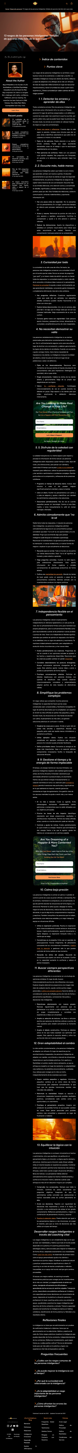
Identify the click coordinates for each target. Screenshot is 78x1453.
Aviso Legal (63, 1422)
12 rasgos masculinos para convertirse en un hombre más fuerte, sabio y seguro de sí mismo (20, 185)
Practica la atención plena (46, 1218)
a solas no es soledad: (64, 467)
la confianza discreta (54, 386)
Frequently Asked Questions (48, 1423)
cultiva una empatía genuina (52, 991)
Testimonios (45, 1428)
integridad (68, 659)
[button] (5, 3)
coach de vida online (44, 1255)
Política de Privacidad (65, 1426)
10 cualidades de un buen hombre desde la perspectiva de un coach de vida (20, 122)
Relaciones (27, 1431)
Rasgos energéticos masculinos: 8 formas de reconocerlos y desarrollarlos (20, 146)
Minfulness (27, 1427)
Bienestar (27, 1424)
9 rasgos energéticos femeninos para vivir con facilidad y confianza (20, 133)
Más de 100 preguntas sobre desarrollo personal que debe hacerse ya (20, 171)
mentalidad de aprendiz (54, 574)
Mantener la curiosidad (41, 285)
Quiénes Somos (47, 1431)
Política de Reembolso (65, 1432)
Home (7, 9)
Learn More (15, 110)
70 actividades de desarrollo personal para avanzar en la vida (20, 158)
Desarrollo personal (16, 9)
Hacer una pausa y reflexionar (48, 129)
